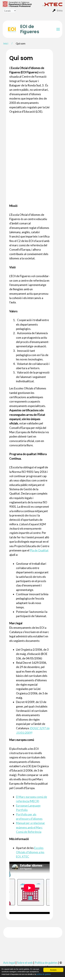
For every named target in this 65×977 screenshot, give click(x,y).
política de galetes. (43, 974)
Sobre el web (25, 962)
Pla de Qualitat (39, 550)
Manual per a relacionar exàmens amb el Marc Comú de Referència (30, 827)
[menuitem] (22, 4)
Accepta (53, 970)
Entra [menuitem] (59, 10)
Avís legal (9, 962)
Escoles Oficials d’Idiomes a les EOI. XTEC (30, 852)
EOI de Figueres (29, 29)
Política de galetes (46, 962)
